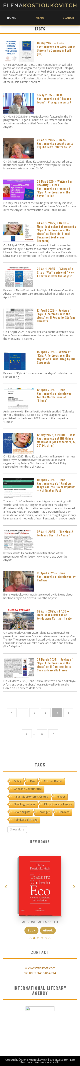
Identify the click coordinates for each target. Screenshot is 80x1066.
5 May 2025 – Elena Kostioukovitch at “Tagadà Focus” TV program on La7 (54, 98)
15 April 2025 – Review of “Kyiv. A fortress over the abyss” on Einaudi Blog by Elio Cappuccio (56, 357)
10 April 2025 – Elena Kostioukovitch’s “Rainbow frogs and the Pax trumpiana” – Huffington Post (56, 485)
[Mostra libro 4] (42, 938)
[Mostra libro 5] (46, 938)
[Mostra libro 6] (49, 938)
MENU (40, 18)
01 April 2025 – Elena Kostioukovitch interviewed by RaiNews (56, 576)
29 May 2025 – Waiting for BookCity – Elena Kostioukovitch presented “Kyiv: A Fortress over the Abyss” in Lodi (54, 188)
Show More (17, 829)
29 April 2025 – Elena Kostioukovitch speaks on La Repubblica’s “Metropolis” (55, 143)
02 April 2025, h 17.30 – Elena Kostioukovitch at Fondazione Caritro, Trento (54, 614)
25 (42, 733)
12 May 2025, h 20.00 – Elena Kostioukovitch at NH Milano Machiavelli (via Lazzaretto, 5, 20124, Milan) (56, 440)
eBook (48, 930)
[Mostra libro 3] (38, 938)
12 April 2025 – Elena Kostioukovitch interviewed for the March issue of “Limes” (54, 395)
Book (31, 930)
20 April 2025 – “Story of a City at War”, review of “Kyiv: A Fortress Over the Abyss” (56, 272)
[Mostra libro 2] (34, 938)
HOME (11, 18)
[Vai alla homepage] (40, 5)
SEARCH (68, 18)
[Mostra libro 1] (31, 938)
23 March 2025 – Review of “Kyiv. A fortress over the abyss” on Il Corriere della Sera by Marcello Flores (55, 665)
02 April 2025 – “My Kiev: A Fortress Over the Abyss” (55, 533)
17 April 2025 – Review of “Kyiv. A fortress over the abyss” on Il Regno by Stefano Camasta (56, 316)
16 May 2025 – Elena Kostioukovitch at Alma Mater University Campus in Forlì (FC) (56, 48)
